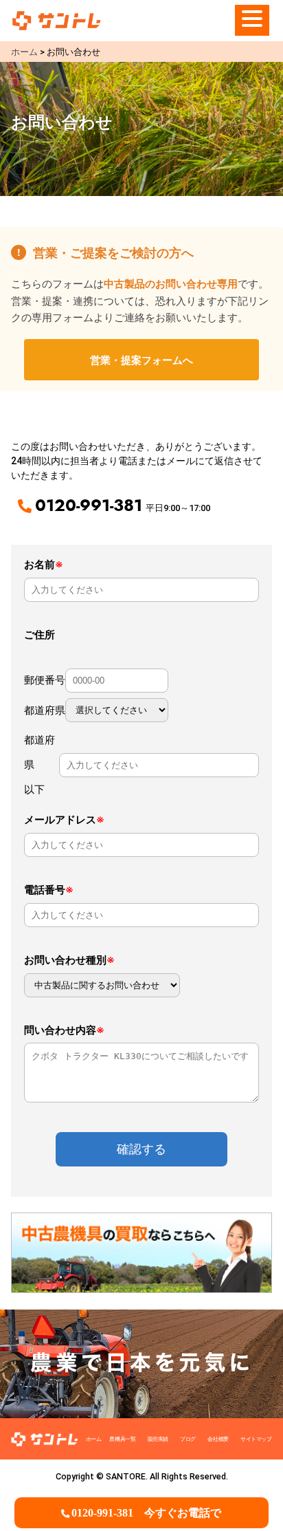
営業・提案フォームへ (141, 359)
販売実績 (158, 1438)
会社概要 (217, 1438)
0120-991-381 (146, 1513)
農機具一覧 (122, 1438)
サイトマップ (256, 1438)
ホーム (94, 1438)
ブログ (188, 1438)
